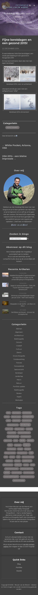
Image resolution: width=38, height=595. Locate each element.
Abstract (19, 329)
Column (19, 342)
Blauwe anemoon (28, 457)
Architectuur (19, 335)
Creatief (19, 346)
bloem (12, 457)
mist (31, 453)
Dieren (19, 352)
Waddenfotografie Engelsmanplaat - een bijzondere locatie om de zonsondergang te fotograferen (23, 277)
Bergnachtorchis (13, 425)
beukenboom (27, 420)
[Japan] (5, 284)
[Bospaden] (5, 303)
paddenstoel (27, 461)
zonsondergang (13, 436)
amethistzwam (25, 436)
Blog (19, 564)
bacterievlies (27, 412)
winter (7, 472)
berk (8, 412)
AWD (8, 420)
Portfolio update (19, 386)
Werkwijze (19, 400)
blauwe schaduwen (24, 432)
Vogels (19, 397)
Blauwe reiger (19, 429)
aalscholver (16, 420)
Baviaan (27, 449)
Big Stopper (16, 412)
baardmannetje (28, 472)
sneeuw (18, 465)
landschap (25, 425)
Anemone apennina (26, 468)
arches (7, 416)
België (20, 449)
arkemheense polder (11, 468)
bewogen (18, 445)
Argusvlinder (11, 432)
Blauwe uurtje (16, 416)
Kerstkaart (12, 127)
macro (26, 445)
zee (18, 457)
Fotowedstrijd (19, 366)
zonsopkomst (28, 416)
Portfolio (19, 567)
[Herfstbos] (5, 311)
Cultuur (19, 349)
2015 (6, 457)
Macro (19, 380)
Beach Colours (8, 464)
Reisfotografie (19, 390)
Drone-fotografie (19, 356)
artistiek (17, 461)
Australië (29, 429)
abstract (30, 440)
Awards (19, 571)
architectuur (11, 449)
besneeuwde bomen (27, 476)
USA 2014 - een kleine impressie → (14, 157)
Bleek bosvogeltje (19, 480)
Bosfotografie (19, 339)
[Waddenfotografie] (5, 274)
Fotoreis (19, 363)
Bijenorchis (8, 440)
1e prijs (26, 464)
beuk (32, 464)
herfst (22, 440)
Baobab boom (22, 453)
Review (19, 393)
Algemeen (19, 332)
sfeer (10, 445)
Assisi (15, 440)
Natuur (19, 383)
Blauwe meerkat (10, 453)
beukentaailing (16, 472)
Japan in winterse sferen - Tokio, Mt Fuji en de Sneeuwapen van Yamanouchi (22, 287)
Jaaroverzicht (19, 369)
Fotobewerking (19, 359)
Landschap (19, 376)
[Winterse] (5, 295)
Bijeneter (9, 461)
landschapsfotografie (11, 476)
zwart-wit (9, 429)
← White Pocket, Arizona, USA (16, 146)
